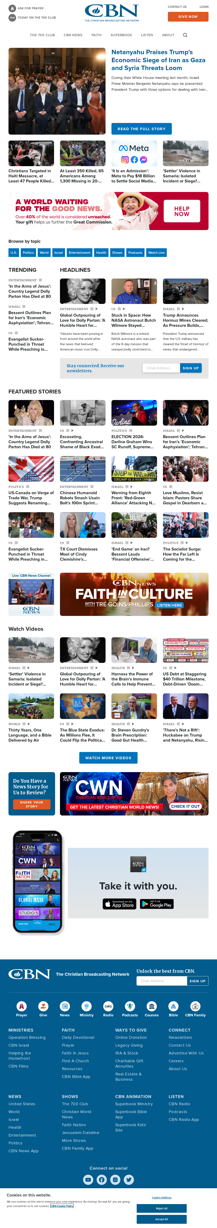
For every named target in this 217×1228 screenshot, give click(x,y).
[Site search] (185, 37)
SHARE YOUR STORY (31, 804)
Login (204, 7)
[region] (108, 1208)
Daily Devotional (78, 1037)
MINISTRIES (20, 1030)
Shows (117, 252)
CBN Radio (179, 1104)
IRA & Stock (126, 1053)
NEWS (14, 1096)
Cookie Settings (161, 1198)
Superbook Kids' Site (131, 1127)
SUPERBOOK (121, 35)
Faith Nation (74, 1124)
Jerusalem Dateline (80, 1132)
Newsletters (180, 1037)
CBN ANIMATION (133, 1096)
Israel (58, 252)
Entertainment (79, 252)
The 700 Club (42, 35)
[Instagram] (115, 1180)
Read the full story (142, 129)
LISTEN (147, 35)
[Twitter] (129, 1180)
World (44, 252)
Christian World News (77, 1114)
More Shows (74, 1140)
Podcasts (135, 252)
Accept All (161, 1219)
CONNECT (180, 1030)
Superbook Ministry (134, 1104)
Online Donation (131, 1037)
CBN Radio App (184, 1119)
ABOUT (168, 35)
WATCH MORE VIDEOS (108, 758)
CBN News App (23, 1150)
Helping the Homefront (19, 1056)
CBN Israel (18, 1045)
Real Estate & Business (128, 1077)
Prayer (68, 1045)
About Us (178, 1068)
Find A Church (75, 1061)
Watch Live (156, 252)
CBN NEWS (73, 35)
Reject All (161, 1208)
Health (101, 252)
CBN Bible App (76, 1076)
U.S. (14, 252)
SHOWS (70, 1096)
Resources (72, 1068)
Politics (28, 252)
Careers (176, 1061)
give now (188, 16)
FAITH (97, 35)
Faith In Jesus (75, 1053)
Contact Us (177, 7)
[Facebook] (102, 1180)
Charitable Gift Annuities (129, 1063)
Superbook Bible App (131, 1114)
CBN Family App (77, 1148)
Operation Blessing (27, 1037)
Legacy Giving (129, 1045)
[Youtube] (88, 1180)
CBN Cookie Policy (62, 1206)
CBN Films (18, 1066)
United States (22, 1104)
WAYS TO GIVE (131, 1030)
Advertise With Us (186, 1053)
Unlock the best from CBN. (165, 971)
